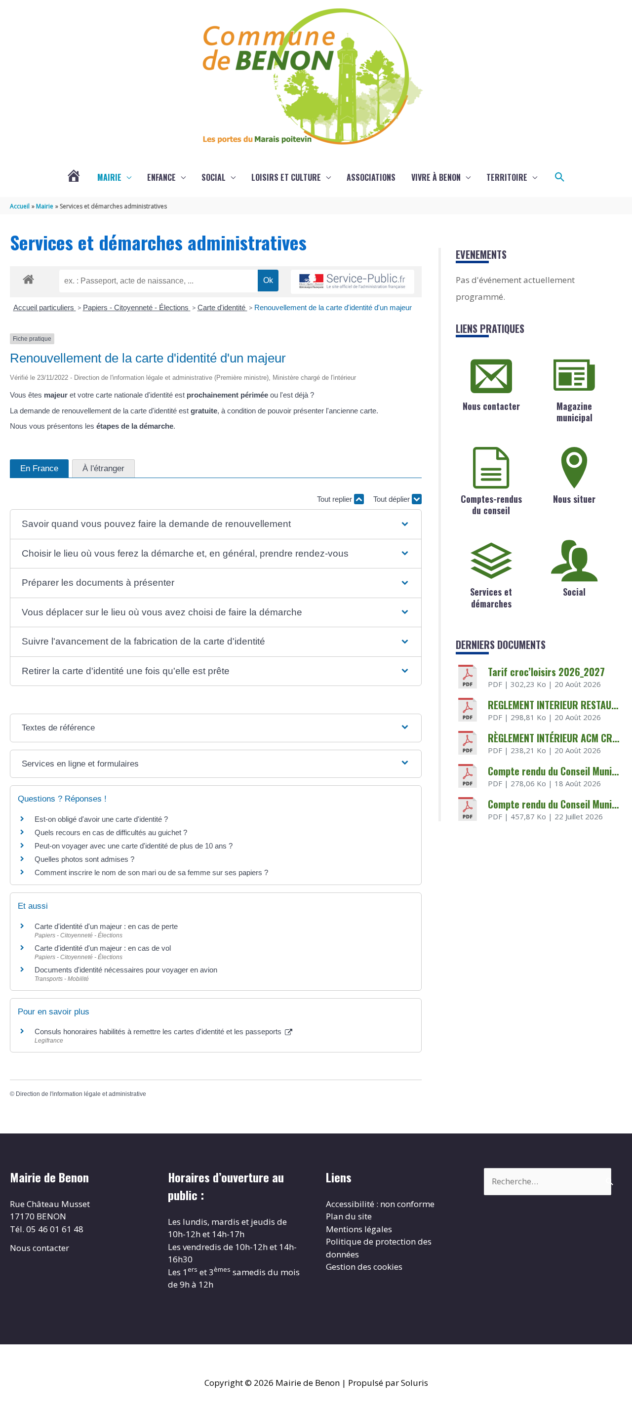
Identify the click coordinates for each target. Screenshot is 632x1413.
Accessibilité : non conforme (380, 1204)
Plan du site (349, 1216)
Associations (371, 177)
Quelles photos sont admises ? (84, 859)
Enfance (161, 177)
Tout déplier (392, 499)
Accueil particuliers (44, 307)
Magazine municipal (574, 412)
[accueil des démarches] (28, 277)
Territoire (506, 177)
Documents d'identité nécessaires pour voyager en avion (126, 970)
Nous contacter (491, 406)
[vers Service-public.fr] (352, 282)
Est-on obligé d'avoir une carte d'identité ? (101, 819)
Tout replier (335, 499)
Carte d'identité (222, 307)
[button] (559, 177)
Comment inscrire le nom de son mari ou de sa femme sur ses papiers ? (151, 872)
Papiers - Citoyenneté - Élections (137, 307)
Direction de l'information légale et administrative (81, 1093)
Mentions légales (359, 1229)
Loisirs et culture (286, 177)
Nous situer (574, 498)
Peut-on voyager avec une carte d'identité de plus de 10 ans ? (134, 846)
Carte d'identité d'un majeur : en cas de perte (106, 926)
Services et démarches (491, 597)
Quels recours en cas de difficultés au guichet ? (111, 832)
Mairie (109, 177)
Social (213, 177)
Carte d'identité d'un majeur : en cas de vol (103, 948)
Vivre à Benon (436, 177)
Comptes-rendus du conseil (491, 504)
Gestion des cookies (364, 1266)
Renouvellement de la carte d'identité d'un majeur (333, 307)
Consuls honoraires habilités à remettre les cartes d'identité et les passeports (159, 1031)
